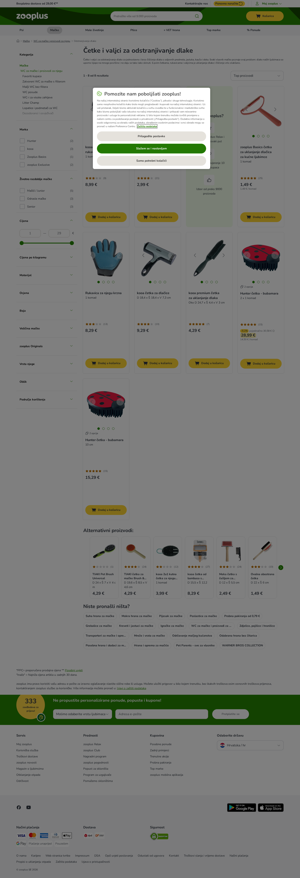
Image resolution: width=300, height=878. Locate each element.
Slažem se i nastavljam (151, 148)
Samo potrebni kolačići (151, 161)
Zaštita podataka (147, 126)
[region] (151, 128)
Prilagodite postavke (151, 136)
